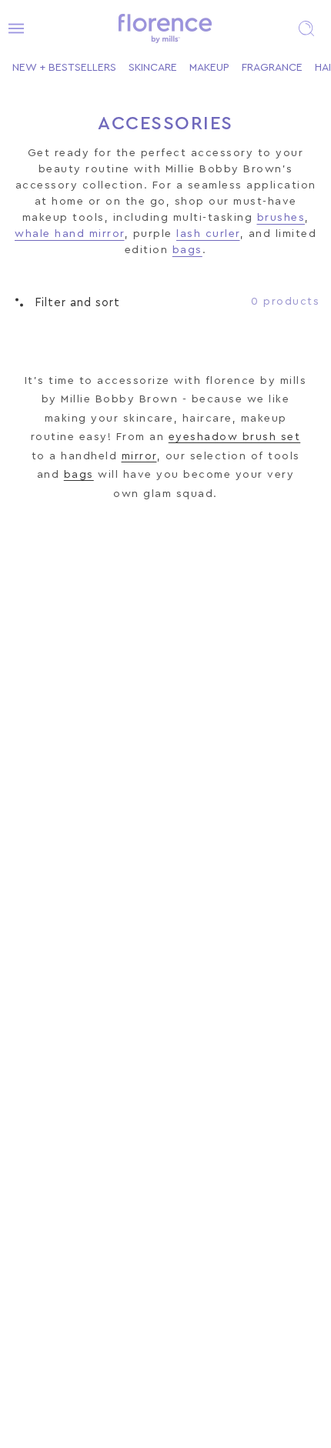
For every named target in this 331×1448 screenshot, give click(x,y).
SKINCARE (153, 67)
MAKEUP (209, 67)
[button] (306, 28)
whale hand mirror (70, 234)
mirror (139, 456)
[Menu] (11, 28)
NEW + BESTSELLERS (64, 67)
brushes (281, 217)
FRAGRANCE (272, 67)
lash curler (208, 234)
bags (187, 250)
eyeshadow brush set (235, 437)
